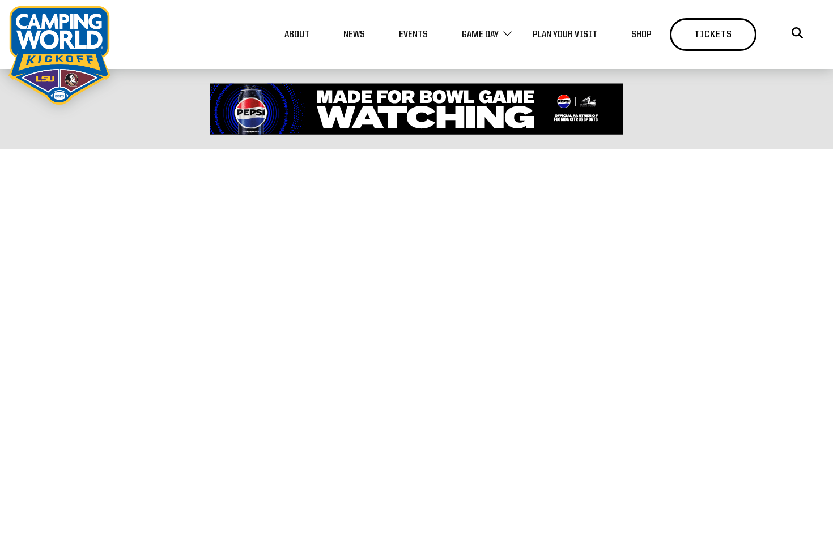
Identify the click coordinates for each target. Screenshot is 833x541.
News (354, 34)
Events (413, 34)
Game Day (480, 34)
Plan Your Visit (565, 34)
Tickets (713, 34)
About (296, 34)
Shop (641, 34)
